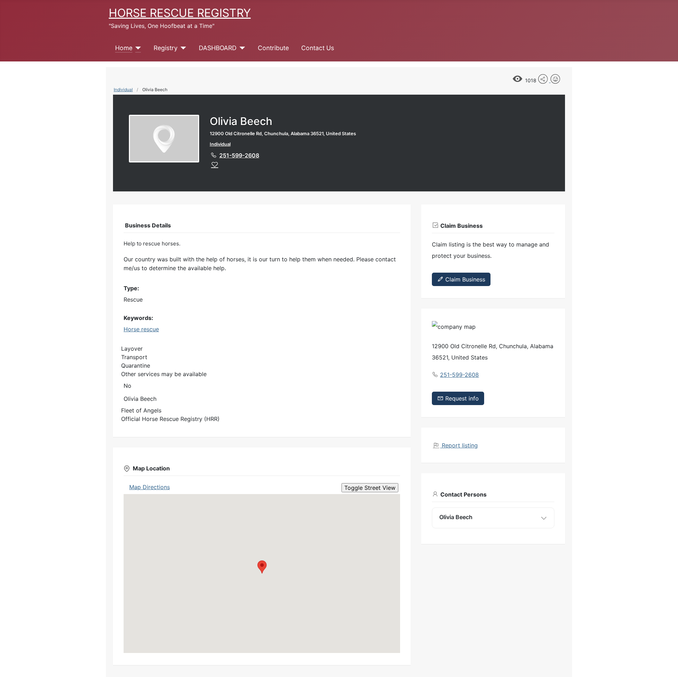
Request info (461, 398)
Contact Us (317, 48)
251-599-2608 (239, 155)
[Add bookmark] (215, 165)
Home (123, 48)
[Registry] (182, 48)
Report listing (459, 445)
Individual (123, 89)
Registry (166, 48)
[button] (262, 567)
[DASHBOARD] (241, 48)
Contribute (273, 48)
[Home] (136, 48)
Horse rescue (141, 329)
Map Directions (149, 487)
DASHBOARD (218, 48)
